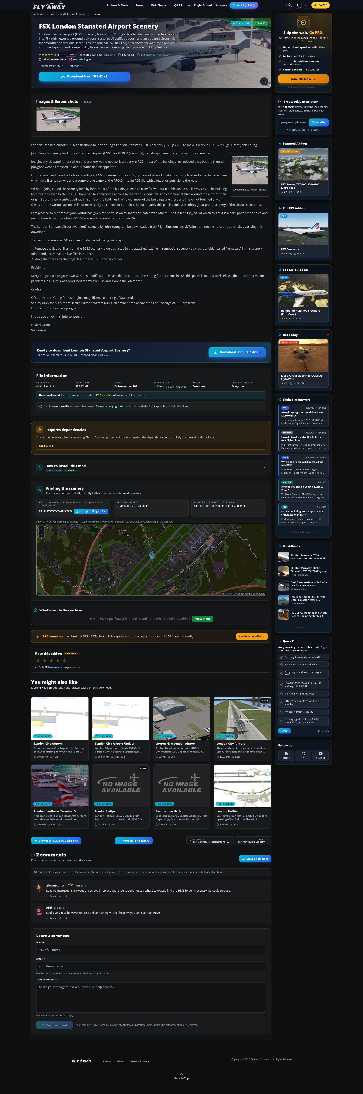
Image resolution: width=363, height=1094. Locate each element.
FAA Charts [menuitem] (158, 5)
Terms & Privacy (139, 1061)
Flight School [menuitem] (203, 5)
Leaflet (228, 593)
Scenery (96, 14)
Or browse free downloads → (303, 87)
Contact (108, 1061)
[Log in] (306, 5)
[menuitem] (244, 5)
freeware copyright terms (111, 406)
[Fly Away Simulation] (49, 5)
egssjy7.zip (46, 446)
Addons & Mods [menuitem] (117, 5)
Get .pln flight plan (93, 511)
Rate (71, 54)
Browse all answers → (303, 532)
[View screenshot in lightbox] (264, 81)
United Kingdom (83, 59)
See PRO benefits (250, 636)
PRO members (105, 395)
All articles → (303, 627)
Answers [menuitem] (221, 5)
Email (40, 958)
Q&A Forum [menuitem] (182, 5)
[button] (151, 556)
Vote (284, 730)
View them (202, 618)
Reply (53, 896)
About (121, 1061)
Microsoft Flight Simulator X (67, 14)
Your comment (46, 979)
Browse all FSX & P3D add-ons (58, 840)
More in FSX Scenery (136, 840)
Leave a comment (257, 858)
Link (64, 896)
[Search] (289, 5)
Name (41, 942)
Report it (159, 406)
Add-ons (38, 14)
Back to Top (181, 1078)
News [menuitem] (139, 5)
